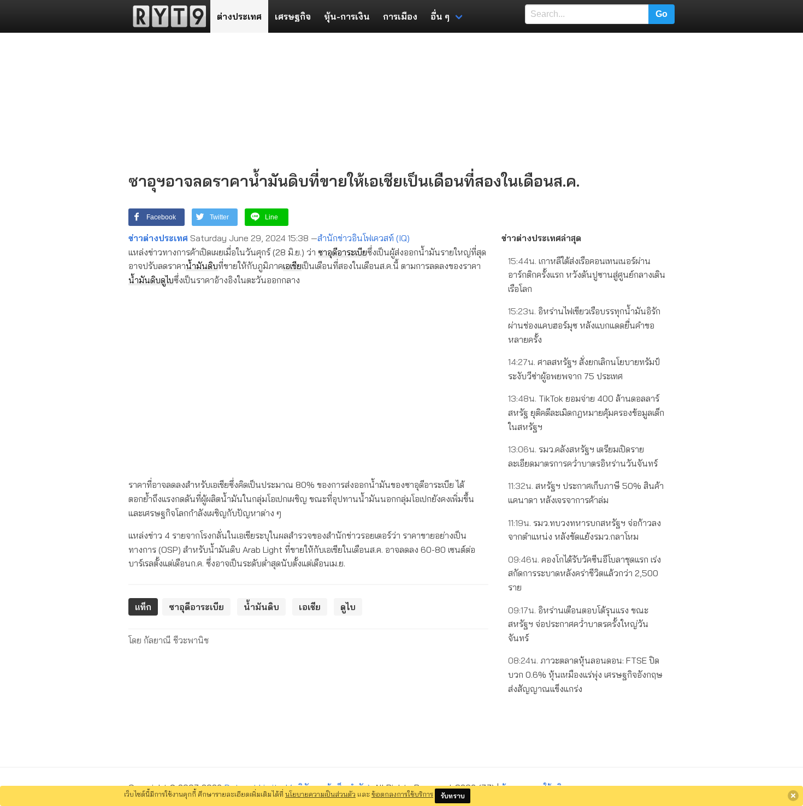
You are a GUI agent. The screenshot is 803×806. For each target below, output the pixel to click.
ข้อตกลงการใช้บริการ (402, 794)
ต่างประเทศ (239, 16)
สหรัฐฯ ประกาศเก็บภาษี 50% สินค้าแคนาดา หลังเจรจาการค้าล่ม (586, 492)
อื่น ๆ (440, 16)
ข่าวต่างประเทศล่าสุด (541, 237)
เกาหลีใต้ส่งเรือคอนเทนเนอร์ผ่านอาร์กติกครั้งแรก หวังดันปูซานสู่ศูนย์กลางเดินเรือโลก (586, 274)
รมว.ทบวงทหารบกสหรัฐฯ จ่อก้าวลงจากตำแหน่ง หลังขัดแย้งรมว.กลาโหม (584, 529)
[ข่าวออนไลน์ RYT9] (166, 16)
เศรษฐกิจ (293, 16)
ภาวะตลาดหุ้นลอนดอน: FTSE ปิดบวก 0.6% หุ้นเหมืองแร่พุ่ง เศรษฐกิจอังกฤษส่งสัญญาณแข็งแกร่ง (585, 674)
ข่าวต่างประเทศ (158, 237)
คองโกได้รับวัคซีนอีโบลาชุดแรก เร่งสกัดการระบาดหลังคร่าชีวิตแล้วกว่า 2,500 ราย (584, 573)
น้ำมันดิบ (202, 265)
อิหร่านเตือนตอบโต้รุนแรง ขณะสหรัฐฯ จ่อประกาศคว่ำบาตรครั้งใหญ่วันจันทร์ (578, 624)
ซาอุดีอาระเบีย (342, 252)
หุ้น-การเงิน (347, 16)
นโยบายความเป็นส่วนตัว (320, 794)
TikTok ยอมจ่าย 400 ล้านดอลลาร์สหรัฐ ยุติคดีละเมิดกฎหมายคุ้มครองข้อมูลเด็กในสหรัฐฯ (586, 412)
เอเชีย (292, 265)
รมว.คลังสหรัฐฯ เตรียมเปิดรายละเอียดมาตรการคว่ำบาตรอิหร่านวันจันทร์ (583, 456)
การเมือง (400, 16)
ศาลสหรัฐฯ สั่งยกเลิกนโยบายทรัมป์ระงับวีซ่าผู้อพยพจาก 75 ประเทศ (584, 368)
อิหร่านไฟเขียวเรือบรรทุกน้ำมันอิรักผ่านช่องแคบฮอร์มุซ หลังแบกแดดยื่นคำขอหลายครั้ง (584, 325)
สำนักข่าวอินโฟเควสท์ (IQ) (363, 237)
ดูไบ (167, 279)
